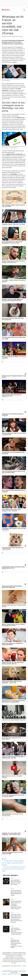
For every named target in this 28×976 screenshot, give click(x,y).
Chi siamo (4, 974)
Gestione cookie (24, 974)
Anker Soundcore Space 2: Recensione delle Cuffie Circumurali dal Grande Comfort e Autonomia (16, 931)
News (5, 859)
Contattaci (23, 966)
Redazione (10, 974)
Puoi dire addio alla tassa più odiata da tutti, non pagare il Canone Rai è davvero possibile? (13, 863)
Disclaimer (23, 974)
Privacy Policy (17, 974)
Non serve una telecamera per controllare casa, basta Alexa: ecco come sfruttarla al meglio (13, 869)
